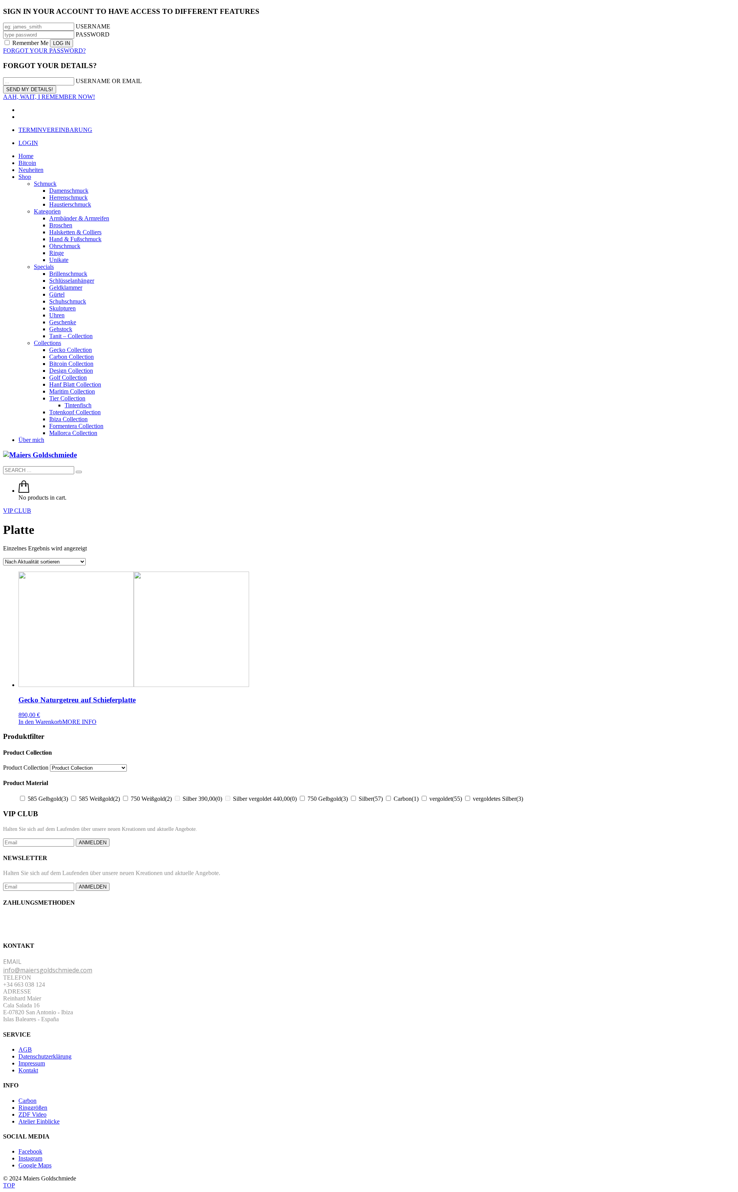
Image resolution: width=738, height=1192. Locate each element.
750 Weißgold (151, 798)
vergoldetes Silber (498, 798)
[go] (79, 472)
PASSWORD (93, 34)
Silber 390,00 (202, 798)
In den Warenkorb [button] (40, 722)
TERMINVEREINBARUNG (55, 130)
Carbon (406, 798)
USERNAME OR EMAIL (109, 81)
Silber (371, 798)
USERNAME (93, 26)
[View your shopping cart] (23, 490)
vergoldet (445, 798)
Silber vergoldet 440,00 (265, 798)
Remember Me (30, 43)
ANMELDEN (92, 842)
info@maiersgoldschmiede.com (47, 970)
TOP (9, 1185)
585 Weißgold (99, 798)
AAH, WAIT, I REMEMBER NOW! (49, 96)
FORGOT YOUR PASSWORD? (44, 50)
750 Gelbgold (328, 798)
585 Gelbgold (48, 798)
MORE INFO (79, 722)
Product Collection (25, 767)
